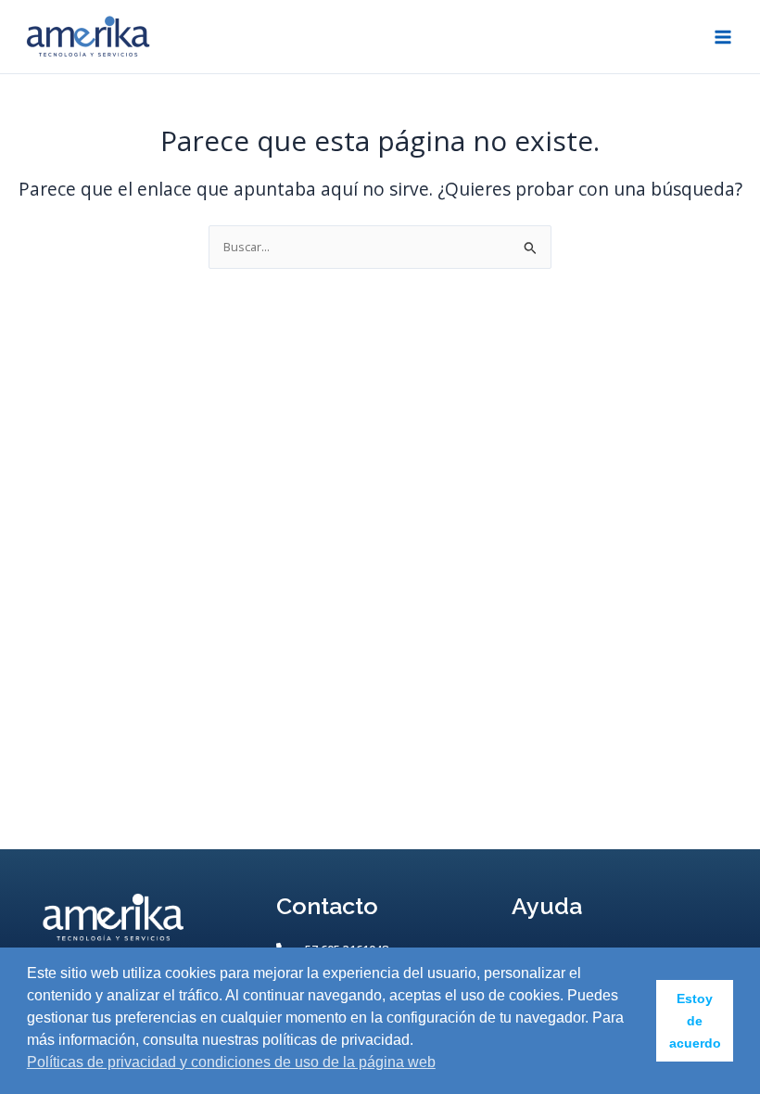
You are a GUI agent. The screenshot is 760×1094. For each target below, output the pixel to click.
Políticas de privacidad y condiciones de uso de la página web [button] (231, 1062)
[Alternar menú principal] (723, 37)
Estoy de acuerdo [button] (695, 1020)
